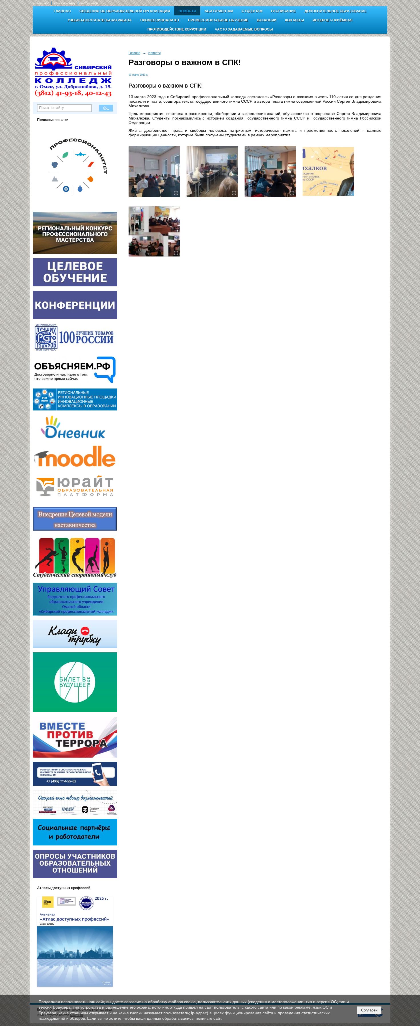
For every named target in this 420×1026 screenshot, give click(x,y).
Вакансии (267, 20)
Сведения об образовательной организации (124, 11)
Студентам (252, 11)
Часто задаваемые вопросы (244, 29)
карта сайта (89, 3)
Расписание (283, 11)
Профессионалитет (159, 20)
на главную (41, 3)
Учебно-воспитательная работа (100, 20)
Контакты (294, 20)
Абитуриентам (219, 11)
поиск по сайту (65, 3)
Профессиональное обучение (218, 20)
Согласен (369, 1010)
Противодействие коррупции (176, 29)
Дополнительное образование (336, 11)
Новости (187, 11)
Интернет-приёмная (333, 20)
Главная (62, 11)
